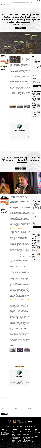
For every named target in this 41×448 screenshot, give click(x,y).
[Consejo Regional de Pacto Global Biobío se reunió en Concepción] (20, 106)
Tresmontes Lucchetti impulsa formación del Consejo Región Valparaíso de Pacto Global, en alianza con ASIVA (27, 112)
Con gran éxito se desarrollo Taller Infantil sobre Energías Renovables (10, 144)
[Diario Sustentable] (20, 126)
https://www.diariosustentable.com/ (20, 131)
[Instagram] (37, 0)
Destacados (2, 65)
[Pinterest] (21, 28)
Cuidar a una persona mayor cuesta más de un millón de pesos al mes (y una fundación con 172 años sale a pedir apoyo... (28, 438)
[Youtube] (39, 0)
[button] (11, 6)
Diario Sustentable (16, 24)
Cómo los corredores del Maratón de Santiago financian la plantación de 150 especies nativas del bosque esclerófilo (28, 441)
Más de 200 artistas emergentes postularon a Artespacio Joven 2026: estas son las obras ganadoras (16, 438)
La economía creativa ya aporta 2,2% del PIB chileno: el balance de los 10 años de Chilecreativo (34, 95)
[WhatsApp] (23, 28)
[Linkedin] (25, 28)
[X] (38, 0)
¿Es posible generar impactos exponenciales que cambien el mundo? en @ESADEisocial (31, 144)
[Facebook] (36, 0)
